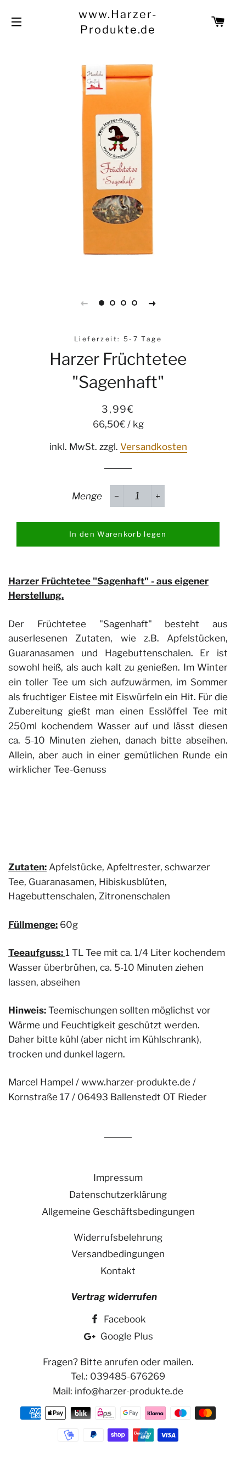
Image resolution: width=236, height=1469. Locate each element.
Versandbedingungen (118, 1253)
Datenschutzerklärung (118, 1194)
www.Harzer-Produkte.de (118, 22)
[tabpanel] (118, 159)
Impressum (118, 1177)
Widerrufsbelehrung (118, 1237)
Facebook (124, 1319)
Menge (87, 496)
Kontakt (118, 1270)
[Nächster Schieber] (152, 303)
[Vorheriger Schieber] (84, 303)
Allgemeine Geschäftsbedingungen (118, 1211)
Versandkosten (153, 446)
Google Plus (125, 1336)
